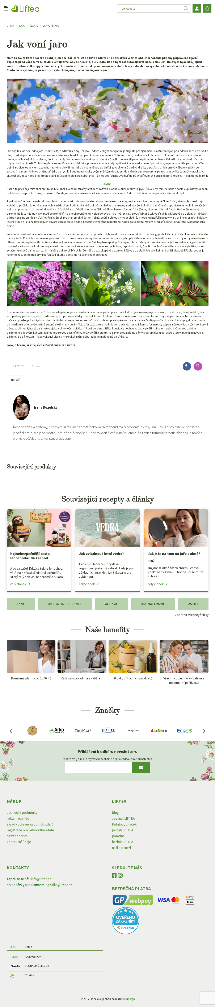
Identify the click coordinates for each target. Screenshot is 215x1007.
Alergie (111, 604)
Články (34, 25)
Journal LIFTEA (123, 818)
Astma (193, 604)
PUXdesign (128, 999)
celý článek (18, 584)
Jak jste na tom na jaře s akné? (174, 553)
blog (115, 812)
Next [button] (204, 730)
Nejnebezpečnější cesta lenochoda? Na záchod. (30, 555)
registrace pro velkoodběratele (30, 830)
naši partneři (121, 847)
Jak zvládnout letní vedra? (101, 553)
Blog (21, 25)
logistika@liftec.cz (58, 885)
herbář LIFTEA (122, 842)
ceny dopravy (17, 836)
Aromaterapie (153, 604)
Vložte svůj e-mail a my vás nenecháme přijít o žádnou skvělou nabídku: (107, 759)
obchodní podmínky (22, 812)
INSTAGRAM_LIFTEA (120, 876)
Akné (151, 560)
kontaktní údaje (19, 842)
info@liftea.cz (41, 879)
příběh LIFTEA (122, 830)
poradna (118, 836)
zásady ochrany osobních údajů (30, 824)
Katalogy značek (124, 824)
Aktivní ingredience (65, 604)
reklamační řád (18, 818)
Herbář (15, 379)
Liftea (10, 25)
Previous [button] (11, 730)
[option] (32, 731)
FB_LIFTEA (114, 876)
